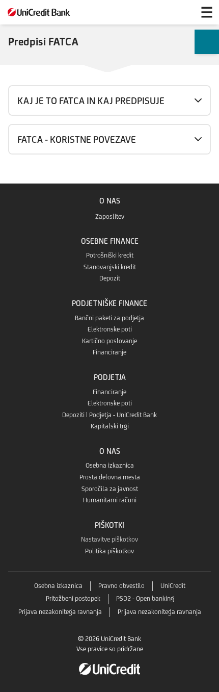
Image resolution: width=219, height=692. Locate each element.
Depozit (109, 278)
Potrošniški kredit (109, 255)
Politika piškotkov (109, 551)
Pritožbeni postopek (73, 598)
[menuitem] (206, 42)
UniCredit (172, 586)
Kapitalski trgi (110, 426)
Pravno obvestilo (121, 586)
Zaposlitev (109, 216)
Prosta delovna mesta (109, 477)
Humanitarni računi (109, 500)
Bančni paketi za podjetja (109, 318)
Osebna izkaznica (110, 465)
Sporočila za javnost (109, 489)
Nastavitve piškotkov (109, 539)
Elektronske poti (110, 329)
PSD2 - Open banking (145, 598)
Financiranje (109, 352)
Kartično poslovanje (109, 341)
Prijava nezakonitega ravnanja (60, 612)
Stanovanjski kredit (110, 267)
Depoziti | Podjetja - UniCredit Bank (109, 415)
